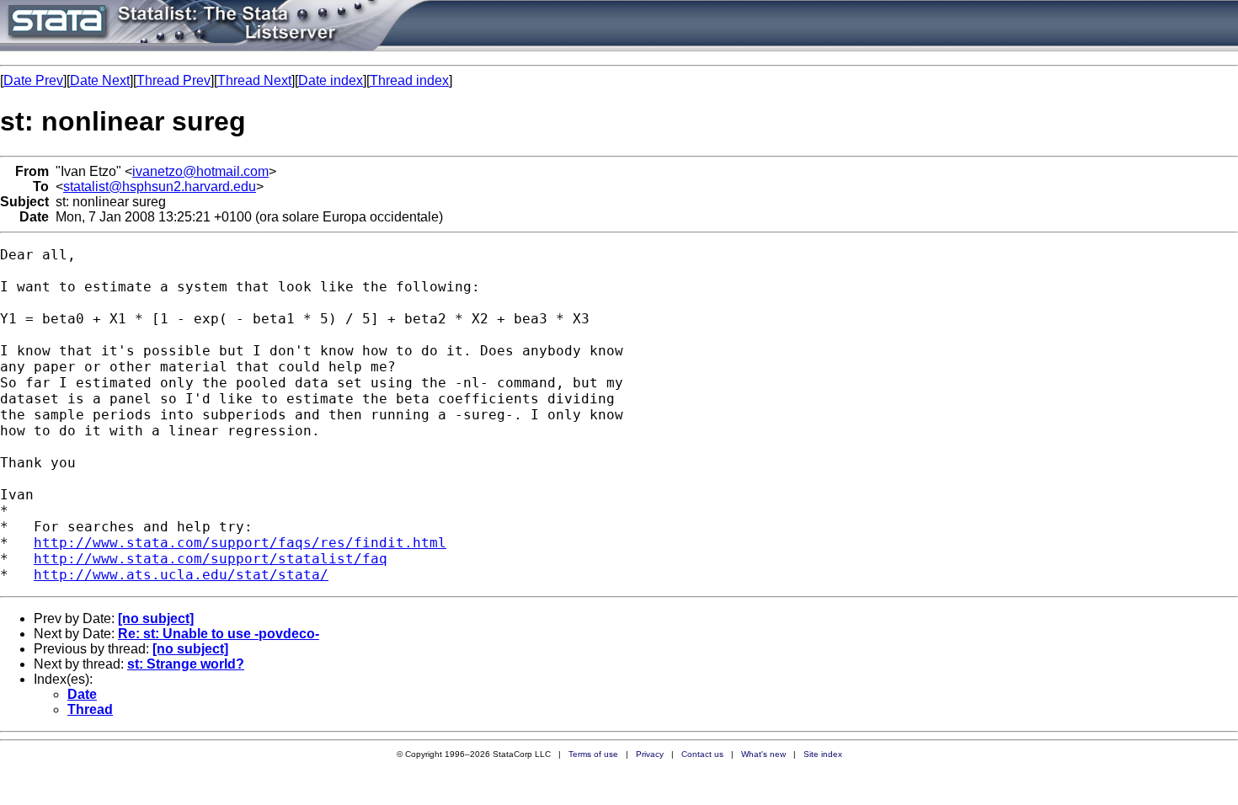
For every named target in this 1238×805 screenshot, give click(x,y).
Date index (330, 80)
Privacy (650, 754)
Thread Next (254, 80)
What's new (763, 754)
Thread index (409, 80)
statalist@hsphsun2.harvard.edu (159, 186)
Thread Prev (173, 80)
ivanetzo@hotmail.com (200, 171)
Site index (822, 754)
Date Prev (33, 80)
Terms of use (593, 754)
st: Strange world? (185, 664)
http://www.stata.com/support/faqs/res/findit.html (240, 543)
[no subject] (156, 618)
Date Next (100, 80)
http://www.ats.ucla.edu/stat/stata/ (181, 575)
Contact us (702, 754)
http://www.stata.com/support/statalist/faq (210, 559)
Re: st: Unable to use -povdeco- (218, 633)
